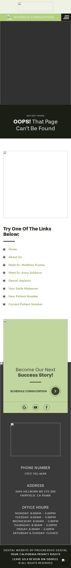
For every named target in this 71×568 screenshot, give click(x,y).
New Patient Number (23, 296)
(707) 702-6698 (35, 473)
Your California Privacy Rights (35, 554)
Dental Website (16, 550)
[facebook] (47, 407)
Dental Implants (20, 280)
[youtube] (36, 407)
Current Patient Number (25, 304)
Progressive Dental (51, 550)
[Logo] (35, 6)
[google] (24, 407)
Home (13, 249)
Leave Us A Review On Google (35, 559)
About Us (15, 257)
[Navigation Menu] (66, 17)
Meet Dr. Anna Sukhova (25, 273)
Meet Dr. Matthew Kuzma (27, 265)
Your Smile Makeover (23, 288)
